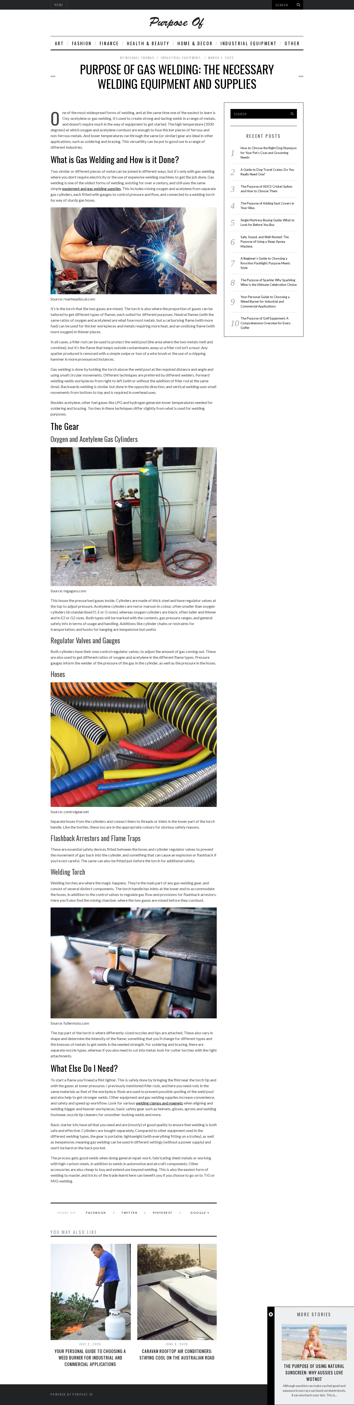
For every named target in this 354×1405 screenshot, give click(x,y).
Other (292, 43)
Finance (109, 43)
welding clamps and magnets (159, 1103)
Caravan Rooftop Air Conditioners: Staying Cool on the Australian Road (177, 1354)
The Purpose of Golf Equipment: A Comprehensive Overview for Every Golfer (266, 323)
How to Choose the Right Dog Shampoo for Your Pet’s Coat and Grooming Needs (269, 152)
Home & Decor (195, 43)
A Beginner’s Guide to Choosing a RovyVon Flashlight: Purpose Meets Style (265, 263)
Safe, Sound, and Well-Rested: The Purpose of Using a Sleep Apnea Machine (265, 241)
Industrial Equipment (249, 43)
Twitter (129, 1212)
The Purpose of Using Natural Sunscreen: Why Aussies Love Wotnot (314, 1372)
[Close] (271, 1314)
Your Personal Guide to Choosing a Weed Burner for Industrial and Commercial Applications (90, 1357)
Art (59, 43)
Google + (200, 1212)
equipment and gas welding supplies (91, 188)
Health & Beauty (148, 43)
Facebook (96, 1212)
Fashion (82, 43)
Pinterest (163, 1212)
